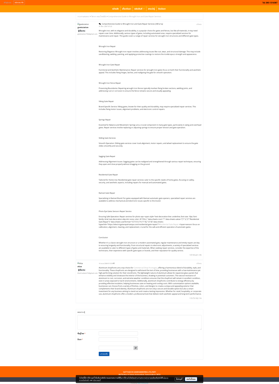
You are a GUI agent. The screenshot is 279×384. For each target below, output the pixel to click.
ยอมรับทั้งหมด (191, 379)
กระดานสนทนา (83, 16)
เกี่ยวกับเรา (126, 8)
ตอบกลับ (105, 354)
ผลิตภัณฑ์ (138, 8)
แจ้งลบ (199, 24)
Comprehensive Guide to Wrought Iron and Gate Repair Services (134, 16)
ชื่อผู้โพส (81, 333)
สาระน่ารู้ (151, 8)
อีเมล (80, 339)
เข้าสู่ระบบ (7, 3)
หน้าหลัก (115, 8)
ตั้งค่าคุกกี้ (179, 379)
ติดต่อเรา (162, 8)
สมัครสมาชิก (19, 3)
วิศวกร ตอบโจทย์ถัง (98, 16)
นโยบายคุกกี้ (97, 380)
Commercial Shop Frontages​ (145, 268)
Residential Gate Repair (169, 224)
